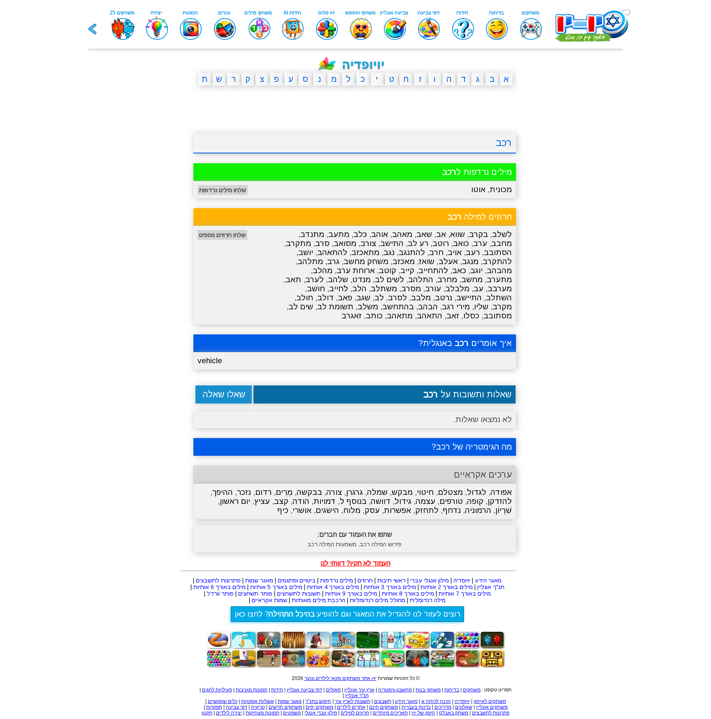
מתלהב (310, 261)
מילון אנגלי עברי (429, 580)
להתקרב (497, 261)
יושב (305, 252)
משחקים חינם (383, 707)
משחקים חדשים (285, 707)
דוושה (380, 501)
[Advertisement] (154, 219)
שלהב (338, 279)
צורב (368, 243)
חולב (304, 297)
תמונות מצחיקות (262, 713)
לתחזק (427, 510)
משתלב (384, 288)
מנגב (470, 261)
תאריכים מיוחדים (390, 713)
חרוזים (365, 580)
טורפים (451, 501)
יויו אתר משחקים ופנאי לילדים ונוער (340, 678)
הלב (359, 288)
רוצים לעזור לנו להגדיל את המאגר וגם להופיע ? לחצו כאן (347, 614)
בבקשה (309, 492)
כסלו (471, 315)
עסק (372, 510)
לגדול (476, 492)
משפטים (292, 713)
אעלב (448, 261)
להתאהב (332, 252)
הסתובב (498, 252)
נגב (389, 252)
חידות (277, 690)
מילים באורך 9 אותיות (351, 593)
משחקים (472, 690)
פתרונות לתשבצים (218, 580)
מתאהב (400, 315)
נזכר (244, 492)
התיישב (469, 297)
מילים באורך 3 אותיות (390, 587)
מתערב (499, 279)
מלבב (421, 297)
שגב (363, 297)
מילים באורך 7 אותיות (465, 593)
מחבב (501, 243)
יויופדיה (461, 580)
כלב (360, 234)
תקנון (207, 713)
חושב (316, 288)
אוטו (478, 189)
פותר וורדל (220, 593)
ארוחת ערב (356, 270)
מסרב (411, 288)
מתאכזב (365, 252)
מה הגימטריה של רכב (474, 446)
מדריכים (442, 707)
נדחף (452, 510)
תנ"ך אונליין (490, 587)
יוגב (476, 270)
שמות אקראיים (269, 600)
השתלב (499, 297)
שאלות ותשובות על (467, 394)
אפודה (501, 492)
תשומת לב (335, 306)
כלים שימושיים (222, 701)
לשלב (502, 234)
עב (478, 288)
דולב (325, 297)
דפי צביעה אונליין (304, 690)
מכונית (501, 189)
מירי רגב (456, 306)
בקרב (478, 234)
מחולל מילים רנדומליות (377, 600)
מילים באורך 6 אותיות (219, 587)
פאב (345, 297)
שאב (424, 234)
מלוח (351, 510)
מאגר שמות (259, 580)
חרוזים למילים (355, 713)
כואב (461, 243)
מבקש (402, 492)
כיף (282, 510)
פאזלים (333, 690)
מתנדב (312, 234)
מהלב (322, 270)
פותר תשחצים (255, 593)
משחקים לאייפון (490, 701)
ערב (480, 243)
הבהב (428, 306)
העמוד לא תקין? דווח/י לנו (355, 563)
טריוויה (258, 707)
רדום (263, 492)
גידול (403, 501)
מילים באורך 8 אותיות (408, 593)
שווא (457, 234)
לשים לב (389, 279)
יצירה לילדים (229, 713)
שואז (426, 261)
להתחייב (433, 270)
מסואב (345, 243)
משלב (368, 306)
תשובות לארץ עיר (352, 701)
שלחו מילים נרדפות (222, 190)
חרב (436, 252)
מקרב (502, 306)
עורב (433, 288)
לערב (314, 279)
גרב (333, 261)
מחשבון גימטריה (395, 690)
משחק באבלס (453, 713)
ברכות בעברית (416, 707)
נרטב (443, 297)
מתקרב (298, 243)
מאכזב (404, 261)
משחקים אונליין (492, 707)
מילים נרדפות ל (477, 171)
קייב (407, 270)
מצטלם (450, 492)
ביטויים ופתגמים (297, 580)
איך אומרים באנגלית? (465, 343)
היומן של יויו (423, 713)
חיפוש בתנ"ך (318, 701)
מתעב (338, 234)
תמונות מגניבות (251, 690)
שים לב (300, 306)
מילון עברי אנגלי (320, 713)
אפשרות (397, 510)
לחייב (338, 288)
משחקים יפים (319, 707)
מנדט (361, 279)
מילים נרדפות (336, 580)
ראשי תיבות (391, 580)
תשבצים (382, 701)
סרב (322, 243)
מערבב (500, 288)
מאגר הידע (488, 580)
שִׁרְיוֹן (503, 510)
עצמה (425, 501)
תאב (293, 279)
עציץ (262, 501)
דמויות (325, 501)
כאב (459, 270)
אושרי (302, 510)
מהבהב (499, 270)
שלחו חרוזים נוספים (222, 235)
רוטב (440, 243)
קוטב (387, 270)
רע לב (418, 243)
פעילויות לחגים (217, 690)
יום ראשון (235, 501)
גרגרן (354, 492)
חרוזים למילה (480, 216)
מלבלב (457, 288)
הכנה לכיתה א (436, 701)
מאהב (402, 234)
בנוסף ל (353, 501)
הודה (301, 501)
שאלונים (463, 707)
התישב (392, 243)
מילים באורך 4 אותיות (333, 587)
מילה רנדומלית (428, 600)
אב (441, 234)
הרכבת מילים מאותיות (318, 600)
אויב (455, 252)
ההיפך (222, 492)
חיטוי (425, 492)
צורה (334, 492)
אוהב (379, 234)
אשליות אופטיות (257, 701)
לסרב (397, 297)
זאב (452, 315)
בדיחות (451, 690)
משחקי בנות (428, 690)
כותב (374, 315)
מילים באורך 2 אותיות (447, 587)
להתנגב (412, 252)
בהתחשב (398, 306)
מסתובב (497, 315)
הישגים (327, 510)
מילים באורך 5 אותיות (276, 587)
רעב (473, 252)
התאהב (429, 315)
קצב (281, 501)
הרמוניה (478, 510)
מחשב (472, 279)
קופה (475, 501)
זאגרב (352, 315)
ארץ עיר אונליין (359, 690)
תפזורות (214, 707)
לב (379, 297)
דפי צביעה (236, 707)
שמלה (377, 492)
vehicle (210, 360)
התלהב (420, 279)
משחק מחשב (366, 261)
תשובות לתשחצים (299, 593)
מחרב (447, 279)
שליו (481, 306)
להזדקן (500, 501)
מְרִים (284, 492)
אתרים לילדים (351, 707)
